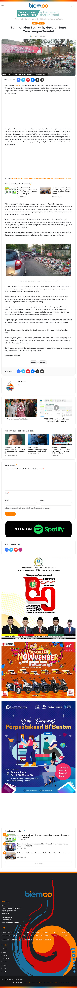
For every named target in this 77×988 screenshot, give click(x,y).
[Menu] (3, 6)
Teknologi (6, 958)
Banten (6, 932)
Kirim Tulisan (39, 983)
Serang (43, 362)
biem (16, 932)
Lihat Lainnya (38, 863)
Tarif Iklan (62, 983)
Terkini (22, 19)
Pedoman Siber (48, 983)
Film (56, 932)
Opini (6, 939)
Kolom (5, 965)
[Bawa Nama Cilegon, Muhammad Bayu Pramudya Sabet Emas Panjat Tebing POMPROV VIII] (10, 847)
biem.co (17, 85)
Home (17, 19)
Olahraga (64, 935)
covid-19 (36, 932)
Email (7, 500)
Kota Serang (33, 935)
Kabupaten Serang (10, 935)
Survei (4, 971)
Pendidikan (29, 939)
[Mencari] (74, 6)
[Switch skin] (71, 6)
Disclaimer (32, 983)
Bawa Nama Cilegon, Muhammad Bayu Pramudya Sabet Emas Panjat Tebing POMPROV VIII (42, 845)
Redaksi (35, 36)
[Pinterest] (28, 80)
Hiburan (5, 952)
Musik (54, 935)
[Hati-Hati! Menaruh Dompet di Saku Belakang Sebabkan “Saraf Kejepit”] (38, 439)
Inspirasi (5, 955)
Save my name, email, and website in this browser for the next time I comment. (28, 508)
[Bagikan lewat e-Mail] (37, 80)
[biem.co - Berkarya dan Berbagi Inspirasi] (38, 5)
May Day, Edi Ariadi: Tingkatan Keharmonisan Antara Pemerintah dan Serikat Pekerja (61, 450)
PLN (39, 939)
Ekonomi (47, 932)
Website (42, 500)
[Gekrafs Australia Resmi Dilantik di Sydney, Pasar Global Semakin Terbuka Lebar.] (45, 190)
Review (5, 962)
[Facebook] (19, 80)
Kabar (27, 19)
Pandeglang (16, 939)
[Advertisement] (38, 111)
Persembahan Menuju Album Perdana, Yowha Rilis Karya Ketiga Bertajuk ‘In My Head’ (15, 450)
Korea (23, 935)
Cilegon (25, 932)
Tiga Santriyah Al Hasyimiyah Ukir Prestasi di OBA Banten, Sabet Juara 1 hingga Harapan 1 (27, 191)
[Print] (42, 80)
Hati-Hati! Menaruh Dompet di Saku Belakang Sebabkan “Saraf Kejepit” (37, 449)
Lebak (44, 935)
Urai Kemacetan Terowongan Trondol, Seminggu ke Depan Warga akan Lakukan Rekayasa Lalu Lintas (41, 178)
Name (7, 493)
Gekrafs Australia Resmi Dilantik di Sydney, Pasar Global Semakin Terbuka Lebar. (61, 191)
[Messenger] (33, 80)
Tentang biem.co (70, 983)
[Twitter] (23, 80)
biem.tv (26, 983)
